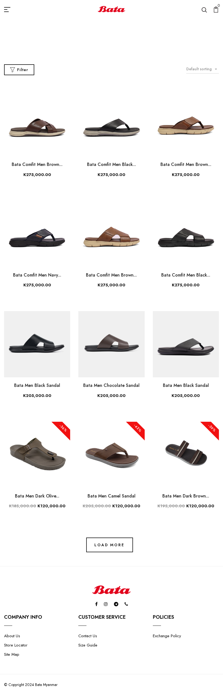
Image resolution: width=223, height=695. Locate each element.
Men (114, 46)
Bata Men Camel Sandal (111, 496)
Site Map (11, 654)
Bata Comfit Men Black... (111, 164)
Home (95, 46)
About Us (12, 636)
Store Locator (15, 645)
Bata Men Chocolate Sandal (111, 385)
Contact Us (87, 636)
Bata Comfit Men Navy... (37, 275)
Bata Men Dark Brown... (185, 496)
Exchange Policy (167, 636)
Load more (109, 545)
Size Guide (87, 645)
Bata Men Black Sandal (37, 385)
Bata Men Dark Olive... (37, 496)
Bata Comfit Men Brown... (37, 164)
